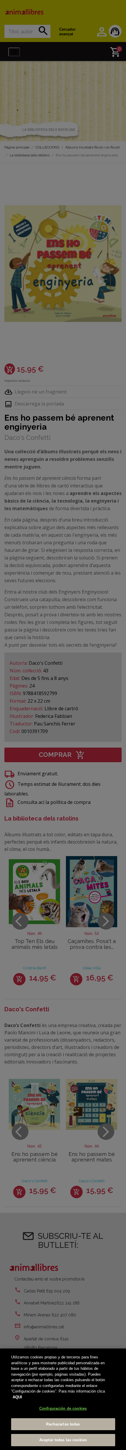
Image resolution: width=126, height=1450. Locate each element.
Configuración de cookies (63, 1408)
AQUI (17, 1397)
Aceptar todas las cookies (63, 1440)
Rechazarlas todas (63, 1424)
